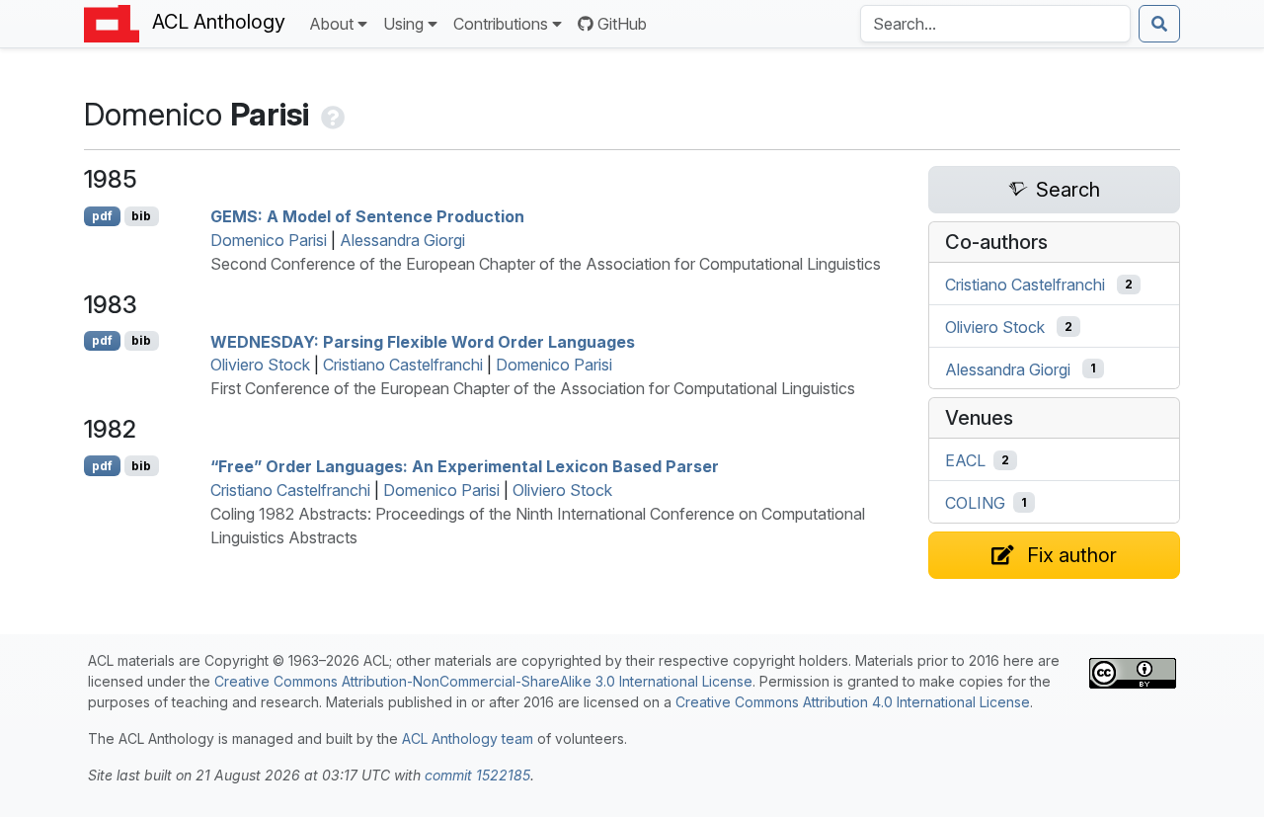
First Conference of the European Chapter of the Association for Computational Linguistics (532, 388)
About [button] (331, 24)
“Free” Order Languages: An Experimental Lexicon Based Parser (464, 466)
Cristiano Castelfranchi (403, 364)
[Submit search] (1159, 23)
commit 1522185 (477, 775)
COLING (975, 503)
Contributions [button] (500, 24)
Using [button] (403, 24)
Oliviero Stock (260, 364)
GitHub (622, 24)
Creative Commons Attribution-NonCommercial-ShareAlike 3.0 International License (483, 681)
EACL (965, 460)
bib (141, 215)
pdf (102, 215)
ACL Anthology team (467, 738)
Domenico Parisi (268, 240)
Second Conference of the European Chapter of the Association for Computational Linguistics (545, 264)
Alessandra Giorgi (402, 240)
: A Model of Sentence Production (367, 216)
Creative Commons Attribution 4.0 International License (852, 702)
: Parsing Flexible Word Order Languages (422, 341)
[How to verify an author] (331, 114)
